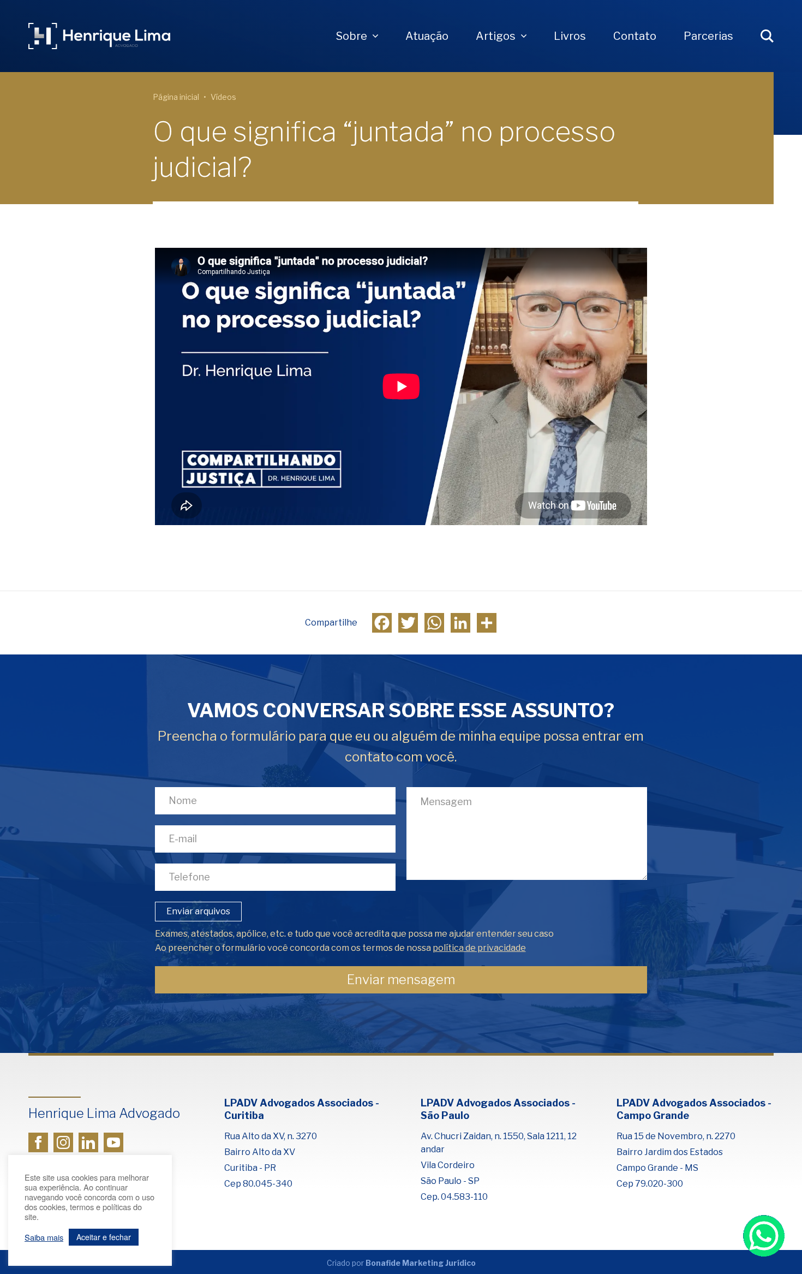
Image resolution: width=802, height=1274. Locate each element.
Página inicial (176, 97)
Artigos (496, 36)
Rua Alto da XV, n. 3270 (270, 1136)
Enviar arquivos (198, 911)
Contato (634, 36)
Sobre (351, 36)
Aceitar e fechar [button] (103, 1236)
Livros (570, 36)
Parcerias (708, 36)
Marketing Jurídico (439, 1262)
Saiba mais (44, 1237)
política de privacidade (479, 948)
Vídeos (223, 97)
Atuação (426, 36)
